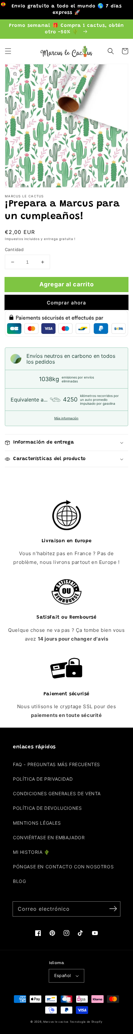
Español (62, 975)
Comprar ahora (66, 303)
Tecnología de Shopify (86, 1021)
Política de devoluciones (47, 808)
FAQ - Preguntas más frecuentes (56, 764)
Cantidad (14, 249)
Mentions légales (37, 823)
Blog (19, 881)
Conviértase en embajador (49, 837)
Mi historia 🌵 (31, 852)
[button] (8, 51)
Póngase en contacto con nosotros (63, 866)
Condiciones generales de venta (57, 793)
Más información (66, 418)
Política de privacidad (43, 779)
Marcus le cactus (55, 1021)
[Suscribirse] (113, 909)
